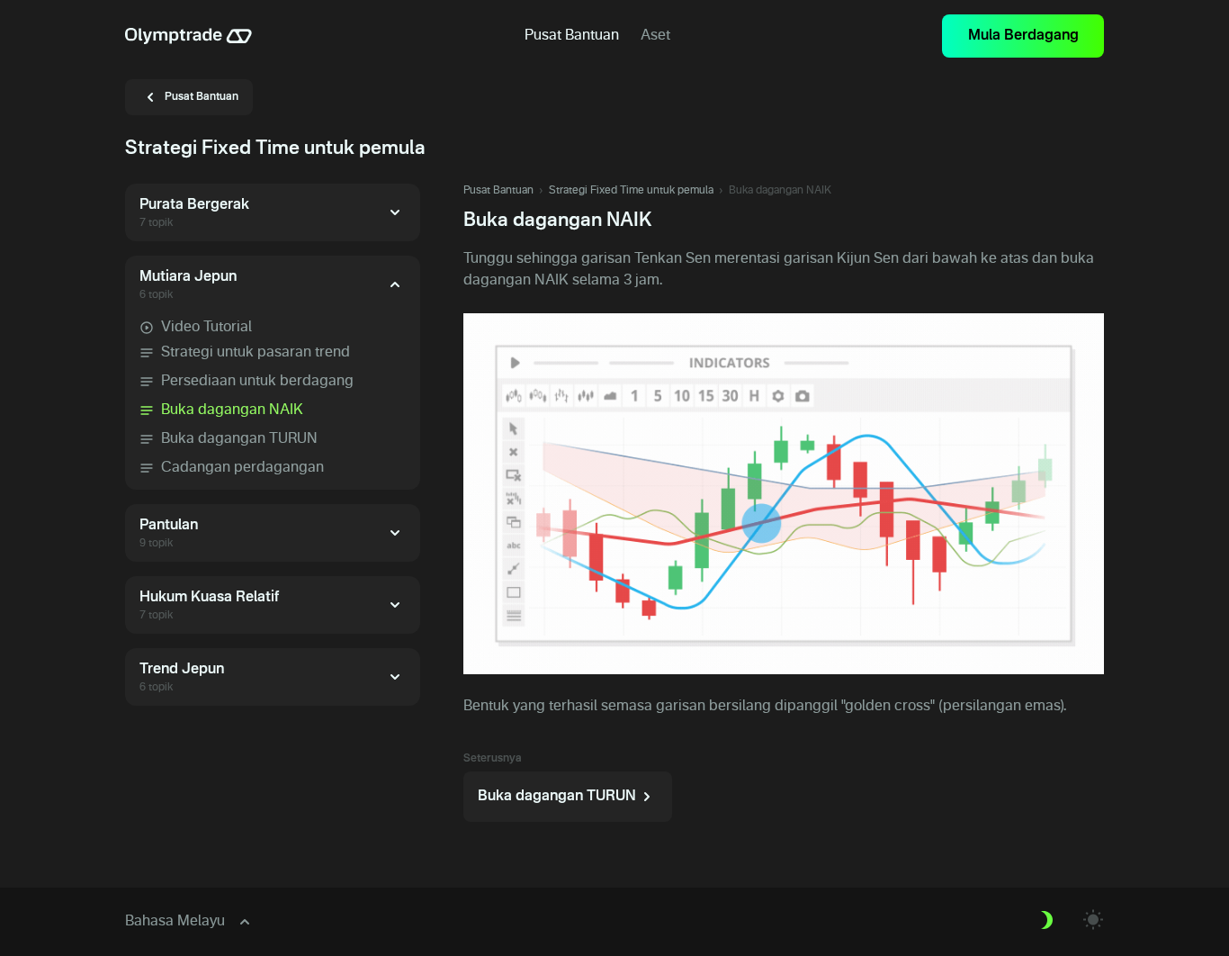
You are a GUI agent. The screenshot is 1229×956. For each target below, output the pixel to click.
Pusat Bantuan (498, 190)
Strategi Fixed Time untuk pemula (631, 190)
